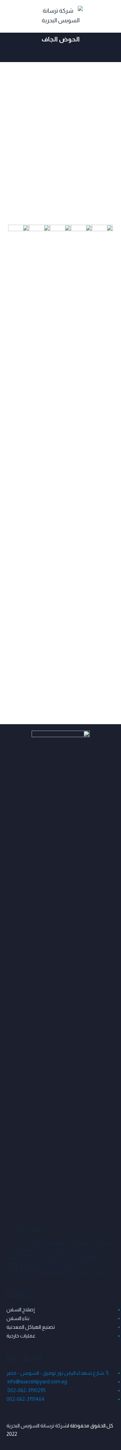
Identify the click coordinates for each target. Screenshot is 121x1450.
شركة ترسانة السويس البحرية (36, 1425)
